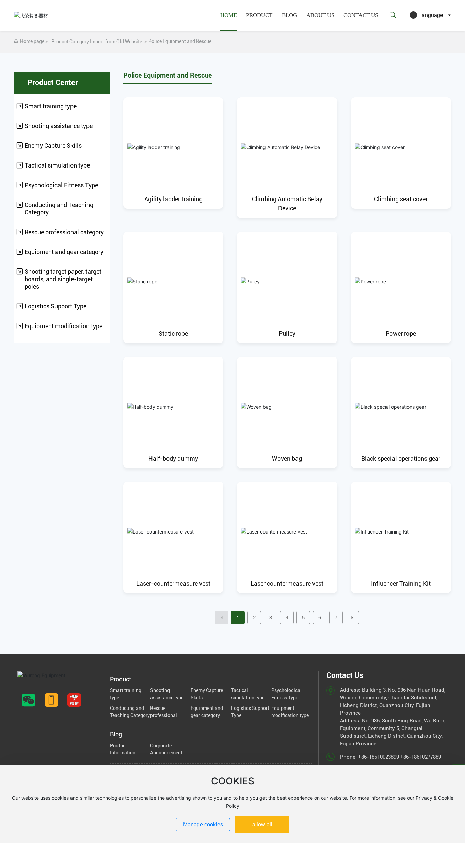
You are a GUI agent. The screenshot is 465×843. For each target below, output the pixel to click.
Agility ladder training (173, 199)
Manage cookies (203, 824)
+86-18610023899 (378, 757)
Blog (289, 15)
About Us (320, 15)
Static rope (173, 333)
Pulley (287, 333)
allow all (262, 824)
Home (228, 15)
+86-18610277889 (420, 757)
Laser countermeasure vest (287, 583)
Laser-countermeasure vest (173, 583)
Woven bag (287, 458)
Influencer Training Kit (401, 583)
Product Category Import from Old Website (96, 41)
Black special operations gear (400, 458)
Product (259, 15)
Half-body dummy (173, 458)
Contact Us (360, 15)
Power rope (401, 333)
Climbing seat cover (401, 199)
